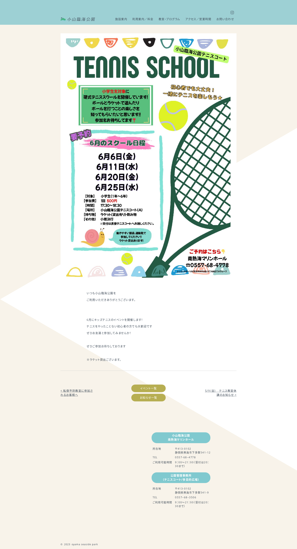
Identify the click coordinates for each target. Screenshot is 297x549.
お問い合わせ (225, 19)
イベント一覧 (148, 388)
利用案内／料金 (142, 19)
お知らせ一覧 (148, 398)
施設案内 (121, 19)
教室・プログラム (169, 19)
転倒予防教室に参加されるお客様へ (76, 393)
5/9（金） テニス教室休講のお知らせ (221, 393)
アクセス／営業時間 (198, 19)
